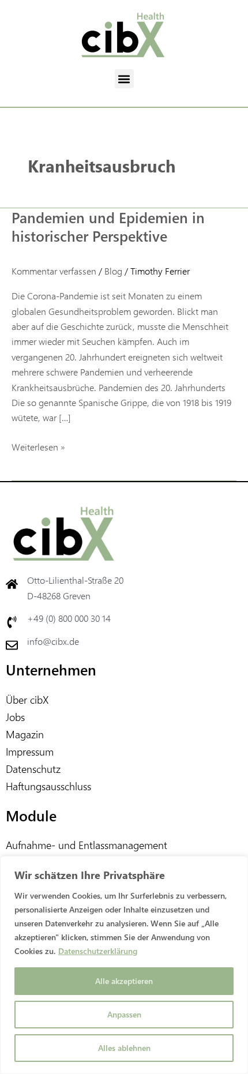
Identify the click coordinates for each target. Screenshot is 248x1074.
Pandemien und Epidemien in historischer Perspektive (108, 226)
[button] (124, 78)
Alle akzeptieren (124, 980)
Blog (113, 271)
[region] (124, 965)
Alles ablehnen (124, 1047)
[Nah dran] (236, 866)
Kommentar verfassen (54, 271)
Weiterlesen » (38, 446)
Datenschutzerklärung (97, 950)
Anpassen (124, 1014)
